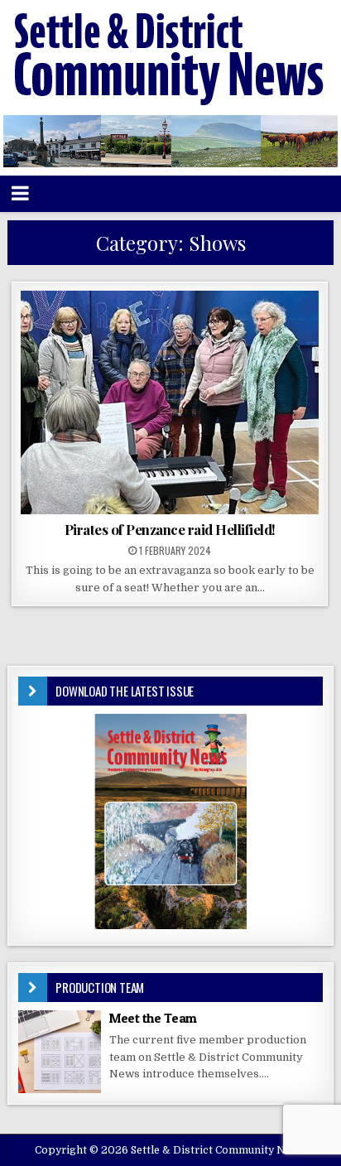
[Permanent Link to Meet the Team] (59, 1051)
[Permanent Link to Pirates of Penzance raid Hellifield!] (170, 402)
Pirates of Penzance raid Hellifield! (170, 529)
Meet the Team (153, 1017)
